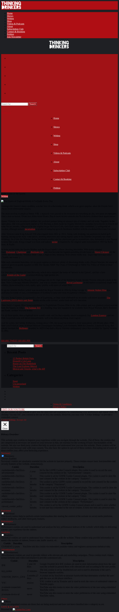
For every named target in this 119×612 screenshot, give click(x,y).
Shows (10, 16)
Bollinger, (23, 328)
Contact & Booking (16, 31)
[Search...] (3, 107)
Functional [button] (6, 510)
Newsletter (6, 112)
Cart (3, 101)
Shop (9, 21)
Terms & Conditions (62, 404)
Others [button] (4, 598)
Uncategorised (19, 384)
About (10, 26)
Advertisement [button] (8, 549)
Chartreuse (21, 252)
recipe (54, 242)
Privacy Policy (59, 407)
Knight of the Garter (16, 275)
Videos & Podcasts (15, 24)
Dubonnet (10, 252)
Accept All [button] (21, 420)
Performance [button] (7, 521)
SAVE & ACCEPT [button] (10, 607)
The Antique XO (32, 308)
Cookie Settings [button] (8, 420)
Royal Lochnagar (74, 282)
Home (10, 13)
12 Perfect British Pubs (23, 358)
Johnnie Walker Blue (97, 290)
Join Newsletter (14, 37)
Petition (10, 34)
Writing (10, 18)
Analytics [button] (5, 532)
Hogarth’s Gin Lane (22, 361)
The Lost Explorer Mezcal (25, 366)
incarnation (29, 229)
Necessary (9, 456)
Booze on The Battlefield (24, 363)
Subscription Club (15, 29)
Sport (15, 381)
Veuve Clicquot (102, 252)
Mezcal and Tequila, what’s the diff (29, 369)
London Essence (98, 315)
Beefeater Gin (37, 252)
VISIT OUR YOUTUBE (13, 409)
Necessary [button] (6, 453)
